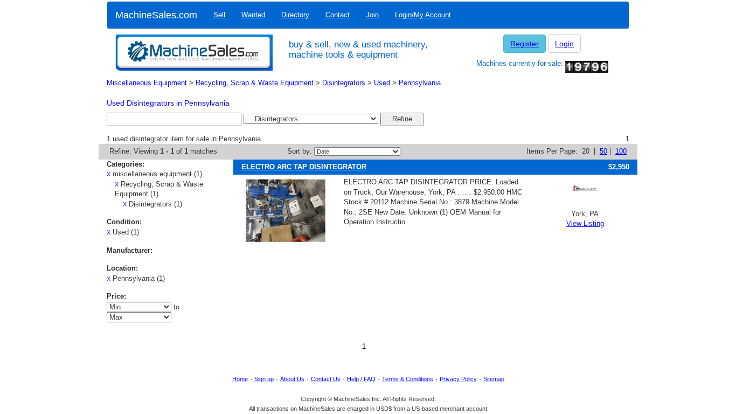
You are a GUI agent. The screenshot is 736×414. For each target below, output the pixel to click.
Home (240, 379)
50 (603, 151)
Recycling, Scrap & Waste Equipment (255, 83)
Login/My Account (423, 15)
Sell (219, 15)
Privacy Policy (458, 379)
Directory (295, 15)
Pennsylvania (420, 83)
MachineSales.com (156, 15)
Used (382, 83)
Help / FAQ (361, 379)
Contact (337, 15)
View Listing (585, 223)
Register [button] (524, 43)
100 (621, 151)
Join (372, 15)
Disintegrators (343, 83)
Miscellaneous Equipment (147, 83)
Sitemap (493, 379)
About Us (292, 379)
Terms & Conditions (407, 379)
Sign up (264, 379)
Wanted (253, 15)
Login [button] (564, 43)
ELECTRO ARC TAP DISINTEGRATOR (303, 167)
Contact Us (326, 379)
